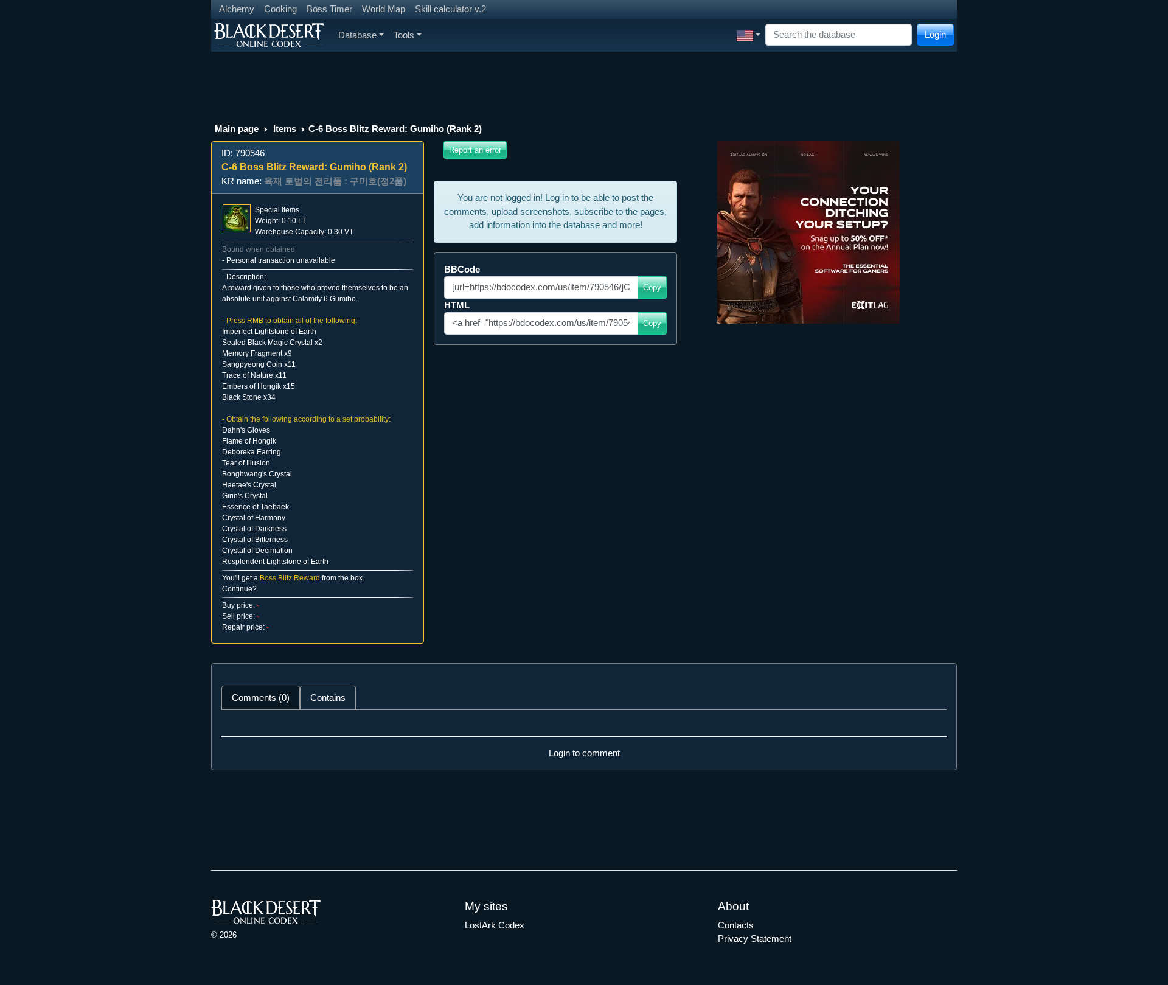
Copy (652, 287)
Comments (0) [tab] (261, 697)
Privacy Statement (754, 938)
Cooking (280, 9)
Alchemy (236, 9)
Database (357, 35)
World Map (383, 9)
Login (935, 34)
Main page (237, 129)
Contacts (736, 925)
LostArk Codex (494, 925)
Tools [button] (404, 35)
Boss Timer (329, 9)
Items (284, 129)
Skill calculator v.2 (450, 9)
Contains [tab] (328, 697)
